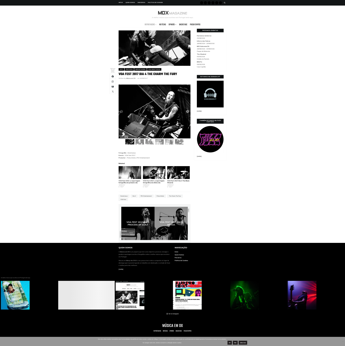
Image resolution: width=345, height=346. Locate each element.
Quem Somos (130, 2)
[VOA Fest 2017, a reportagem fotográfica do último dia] (154, 172)
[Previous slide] (121, 111)
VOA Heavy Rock (154, 69)
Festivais (129, 69)
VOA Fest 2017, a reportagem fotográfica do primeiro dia (129, 182)
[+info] (121, 269)
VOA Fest (123, 199)
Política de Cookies (155, 2)
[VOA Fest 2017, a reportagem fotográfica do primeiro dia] (130, 172)
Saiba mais (243, 342)
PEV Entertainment (146, 196)
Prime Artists (160, 196)
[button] (129, 142)
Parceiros (141, 2)
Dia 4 (134, 196)
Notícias (162, 24)
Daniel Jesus (124, 196)
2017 (121, 69)
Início (121, 2)
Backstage (183, 24)
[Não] (343, 341)
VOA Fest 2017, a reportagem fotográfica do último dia (153, 182)
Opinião (172, 24)
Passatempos (195, 24)
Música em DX (130, 78)
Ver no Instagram (174, 313)
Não (235, 342)
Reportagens (150, 24)
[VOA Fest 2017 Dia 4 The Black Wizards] (178, 172)
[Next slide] (187, 111)
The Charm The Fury (175, 196)
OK (230, 342)
